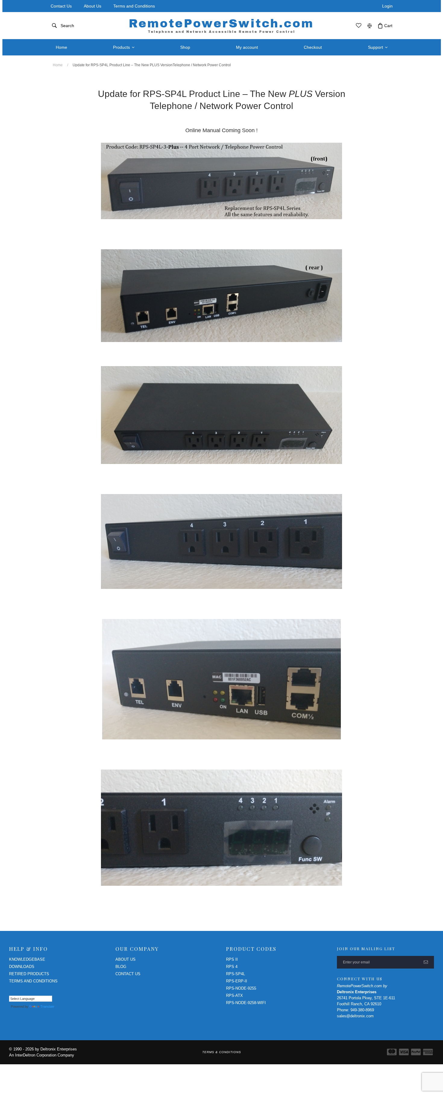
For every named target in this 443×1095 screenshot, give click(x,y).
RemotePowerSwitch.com (221, 25)
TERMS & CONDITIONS (221, 1052)
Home (58, 65)
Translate (47, 1006)
